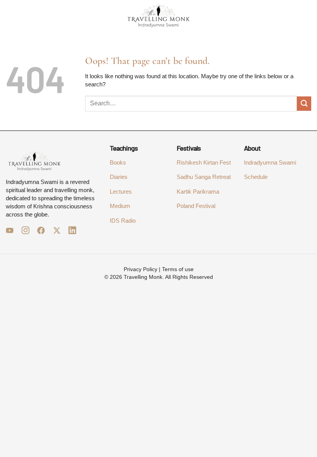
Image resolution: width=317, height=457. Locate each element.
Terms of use (178, 269)
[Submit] (304, 103)
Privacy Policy (140, 269)
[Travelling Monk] (158, 15)
